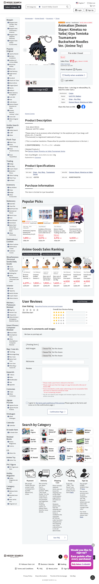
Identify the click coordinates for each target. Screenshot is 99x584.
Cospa (11, 392)
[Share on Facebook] (83, 107)
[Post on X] (79, 107)
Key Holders (13, 187)
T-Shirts (11, 375)
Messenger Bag (14, 354)
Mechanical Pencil (12, 212)
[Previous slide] (25, 50)
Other (11, 135)
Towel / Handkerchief (13, 270)
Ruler (10, 218)
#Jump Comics (30, 114)
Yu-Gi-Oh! (12, 97)
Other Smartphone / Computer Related (13, 342)
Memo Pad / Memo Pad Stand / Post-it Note (13, 228)
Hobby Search (13, 130)
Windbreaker (13, 380)
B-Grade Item (13, 432)
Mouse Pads (13, 332)
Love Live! (12, 117)
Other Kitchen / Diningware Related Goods (14, 319)
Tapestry (12, 291)
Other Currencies (65, 64)
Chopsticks (12, 315)
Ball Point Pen (13, 209)
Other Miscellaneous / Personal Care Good (14, 278)
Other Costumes (12, 395)
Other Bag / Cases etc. (12, 367)
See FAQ (56, 537)
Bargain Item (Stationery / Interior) (13, 30)
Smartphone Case (13, 336)
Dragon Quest (13, 85)
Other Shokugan (12, 417)
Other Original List (13, 120)
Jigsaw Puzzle (13, 405)
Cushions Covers (12, 252)
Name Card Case (12, 360)
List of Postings (82, 301)
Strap (11, 190)
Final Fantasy (13, 71)
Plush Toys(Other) (13, 156)
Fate (10, 99)
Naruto (11, 88)
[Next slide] (55, 50)
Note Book (12, 223)
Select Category (11, 7)
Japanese (38, 157)
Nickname (30, 361)
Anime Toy (12, 460)
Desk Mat (12, 204)
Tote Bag (12, 352)
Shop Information (41, 576)
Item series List (12, 500)
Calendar (12, 425)
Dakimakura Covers (13, 247)
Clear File (12, 206)
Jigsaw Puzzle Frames (13, 408)
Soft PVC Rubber (75, 96)
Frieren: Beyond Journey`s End (13, 112)
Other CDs (12, 453)
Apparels (12, 385)
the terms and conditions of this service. (50, 403)
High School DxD (13, 74)
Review (29, 368)
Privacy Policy (27, 576)
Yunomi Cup (13, 312)
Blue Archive (13, 83)
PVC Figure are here (13, 468)
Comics (11, 446)
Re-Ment (12, 180)
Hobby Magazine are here (13, 480)
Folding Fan (12, 273)
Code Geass (13, 102)
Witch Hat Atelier (12, 65)
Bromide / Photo (12, 172)
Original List (13, 504)
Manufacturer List (13, 496)
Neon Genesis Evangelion (13, 94)
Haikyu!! (11, 90)
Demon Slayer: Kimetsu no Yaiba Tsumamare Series (46, 151)
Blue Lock (12, 69)
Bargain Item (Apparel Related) (13, 36)
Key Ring (12, 166)
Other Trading (13, 175)
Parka (11, 377)
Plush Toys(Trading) (13, 145)
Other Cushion (13, 244)
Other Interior (13, 298)
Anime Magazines (12, 442)
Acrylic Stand (13, 169)
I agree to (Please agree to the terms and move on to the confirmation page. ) (57, 404)
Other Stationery (12, 234)
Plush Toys (12, 142)
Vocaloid (12, 78)
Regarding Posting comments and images (49, 306)
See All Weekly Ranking (30, 254)
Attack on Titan (14, 80)
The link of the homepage (58, 576)
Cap (10, 382)
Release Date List (13, 492)
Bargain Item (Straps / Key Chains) (13, 24)
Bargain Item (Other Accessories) (13, 42)
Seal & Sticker (13, 293)
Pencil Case (12, 215)
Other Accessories (13, 196)
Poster (11, 288)
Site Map (73, 576)
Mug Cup (12, 310)
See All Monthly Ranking (50, 254)
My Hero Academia (12, 57)
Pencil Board (13, 220)
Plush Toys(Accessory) (14, 150)
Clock (11, 267)
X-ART (11, 133)
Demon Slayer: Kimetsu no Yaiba (13, 106)
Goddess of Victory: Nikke (13, 61)
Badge (11, 164)
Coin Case (12, 363)
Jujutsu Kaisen (13, 54)
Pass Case (12, 357)
